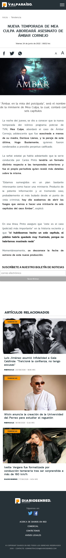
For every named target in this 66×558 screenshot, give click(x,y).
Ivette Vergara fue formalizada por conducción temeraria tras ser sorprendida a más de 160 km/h (33, 470)
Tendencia (16, 17)
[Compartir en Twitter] (12, 54)
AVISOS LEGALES (33, 535)
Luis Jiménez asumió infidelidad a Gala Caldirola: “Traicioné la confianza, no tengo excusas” (32, 361)
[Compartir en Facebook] (4, 54)
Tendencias (12, 321)
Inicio (5, 17)
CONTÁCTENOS (33, 530)
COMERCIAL (33, 526)
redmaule (9, 369)
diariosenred (10, 479)
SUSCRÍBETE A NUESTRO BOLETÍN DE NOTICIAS (33, 267)
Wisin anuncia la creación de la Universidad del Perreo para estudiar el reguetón (33, 416)
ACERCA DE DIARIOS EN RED (33, 521)
